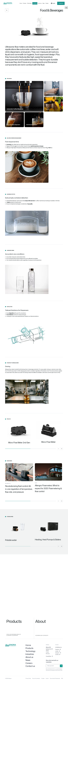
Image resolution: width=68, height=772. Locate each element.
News (28, 660)
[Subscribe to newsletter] (61, 666)
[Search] (66, 7)
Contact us (61, 3)
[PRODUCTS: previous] (58, 448)
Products (29, 648)
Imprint (47, 678)
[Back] (6, 10)
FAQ (62, 678)
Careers (29, 663)
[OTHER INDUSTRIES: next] (61, 546)
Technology (30, 651)
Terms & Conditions (36, 678)
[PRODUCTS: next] (61, 448)
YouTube (57, 654)
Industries (30, 654)
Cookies (42, 678)
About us (29, 657)
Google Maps (48, 656)
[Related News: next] (61, 501)
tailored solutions (34, 316)
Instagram (57, 652)
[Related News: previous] (58, 501)
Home (28, 645)
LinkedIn (56, 651)
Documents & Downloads (55, 678)
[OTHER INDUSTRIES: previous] (58, 546)
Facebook (57, 649)
